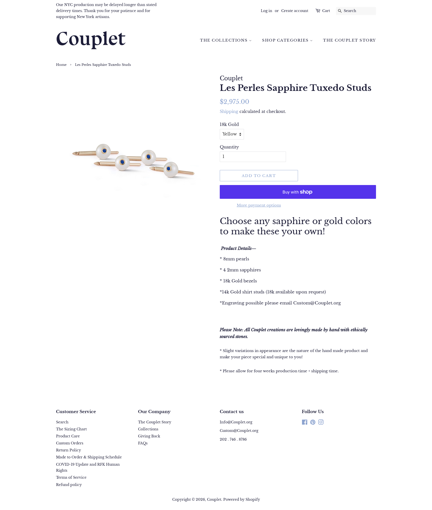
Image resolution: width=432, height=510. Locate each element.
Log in (266, 11)
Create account (294, 11)
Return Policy (68, 450)
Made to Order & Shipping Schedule (89, 457)
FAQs (143, 443)
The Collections (224, 40)
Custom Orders (69, 443)
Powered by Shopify (241, 499)
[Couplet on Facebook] (305, 423)
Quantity (229, 147)
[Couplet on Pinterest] (313, 423)
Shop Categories (286, 40)
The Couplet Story (349, 40)
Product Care (68, 436)
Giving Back (149, 436)
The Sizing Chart (71, 429)
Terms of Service (71, 477)
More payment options (259, 205)
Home (61, 65)
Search (62, 422)
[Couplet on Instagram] (321, 423)
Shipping (229, 111)
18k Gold (229, 124)
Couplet (214, 499)
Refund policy (69, 484)
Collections (148, 429)
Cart (326, 11)
